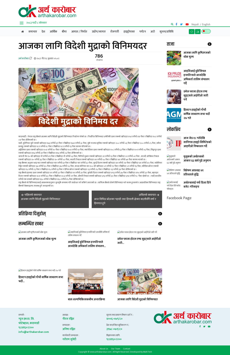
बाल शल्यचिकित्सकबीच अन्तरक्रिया (86, 299)
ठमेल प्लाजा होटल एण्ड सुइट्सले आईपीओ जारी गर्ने (196, 95)
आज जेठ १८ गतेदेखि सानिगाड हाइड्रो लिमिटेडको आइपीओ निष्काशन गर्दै (197, 142)
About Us (104, 348)
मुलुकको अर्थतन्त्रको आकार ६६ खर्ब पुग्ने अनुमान (197, 158)
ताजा (170, 44)
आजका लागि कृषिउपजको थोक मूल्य (37, 239)
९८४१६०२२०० (26, 327)
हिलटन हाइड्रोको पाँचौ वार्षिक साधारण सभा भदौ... (40, 279)
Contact (126, 348)
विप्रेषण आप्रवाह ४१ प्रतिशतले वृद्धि (194, 172)
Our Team (115, 348)
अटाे (153, 31)
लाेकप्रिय (173, 129)
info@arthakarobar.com (33, 332)
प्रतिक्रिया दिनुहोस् (32, 214)
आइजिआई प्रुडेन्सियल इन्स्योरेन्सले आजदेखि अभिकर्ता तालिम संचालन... (87, 244)
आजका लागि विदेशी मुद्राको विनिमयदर (137, 299)
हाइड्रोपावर (129, 31)
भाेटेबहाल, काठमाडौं (28, 323)
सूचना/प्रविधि (166, 31)
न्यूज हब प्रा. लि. (26, 319)
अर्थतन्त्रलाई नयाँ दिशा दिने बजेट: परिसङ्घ (197, 184)
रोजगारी (114, 31)
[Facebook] (200, 325)
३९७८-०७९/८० (114, 329)
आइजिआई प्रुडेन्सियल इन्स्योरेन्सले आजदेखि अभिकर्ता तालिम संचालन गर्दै (196, 77)
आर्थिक (53, 31)
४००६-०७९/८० (114, 319)
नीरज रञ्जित (68, 319)
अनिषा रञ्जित (68, 329)
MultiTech (147, 352)
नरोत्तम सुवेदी (69, 339)
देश (43, 31)
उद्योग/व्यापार (99, 31)
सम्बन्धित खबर (30, 224)
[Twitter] (204, 325)
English (206, 24)
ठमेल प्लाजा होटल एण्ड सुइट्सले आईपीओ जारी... (139, 241)
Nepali (195, 24)
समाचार (32, 31)
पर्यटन (142, 31)
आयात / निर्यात (79, 31)
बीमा (64, 31)
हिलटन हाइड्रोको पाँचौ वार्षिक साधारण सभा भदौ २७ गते (197, 114)
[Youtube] (209, 325)
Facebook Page (179, 198)
